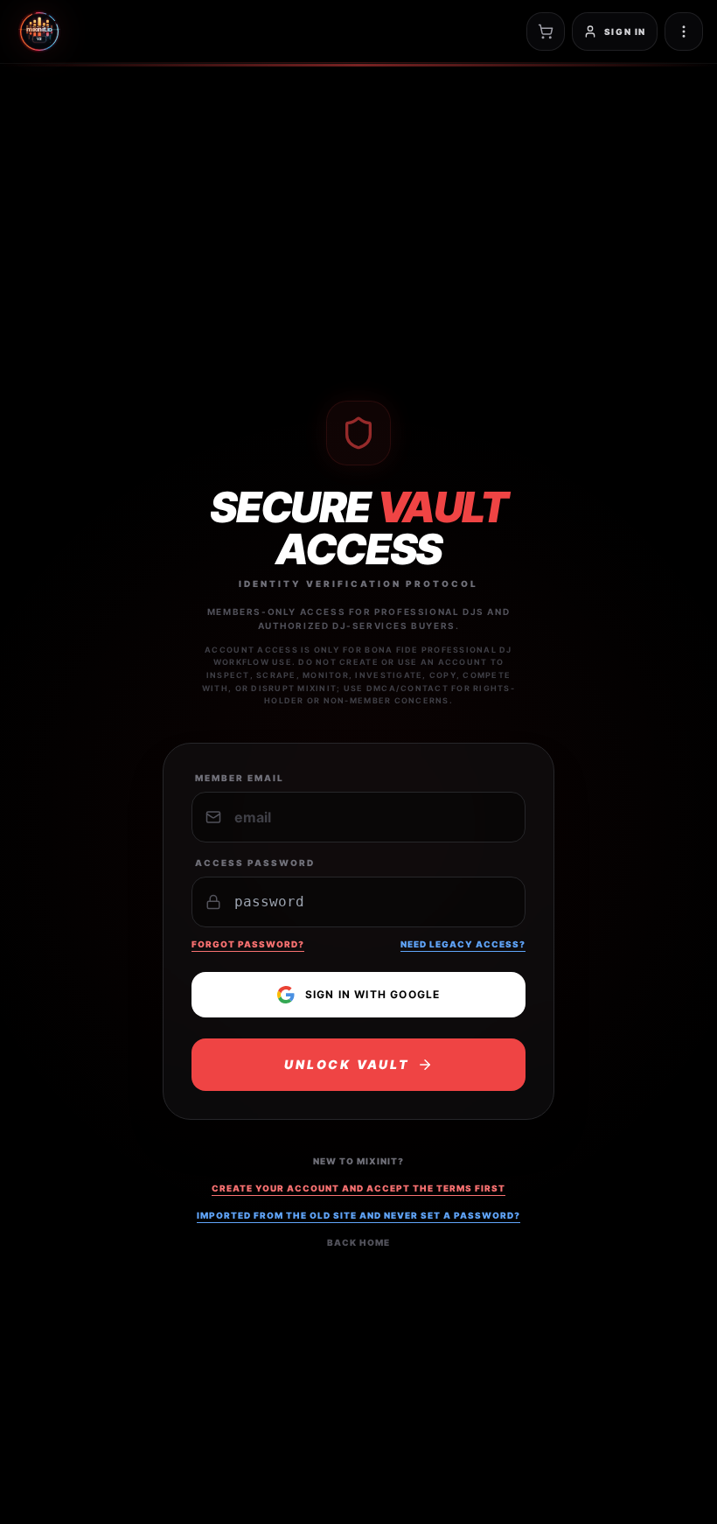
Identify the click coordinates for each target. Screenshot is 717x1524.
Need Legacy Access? (463, 944)
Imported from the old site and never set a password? (358, 1215)
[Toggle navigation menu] (684, 31)
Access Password (255, 862)
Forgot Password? (247, 944)
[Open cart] (545, 31)
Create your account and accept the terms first (358, 1188)
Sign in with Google (373, 994)
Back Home (358, 1242)
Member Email (239, 777)
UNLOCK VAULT (347, 1064)
